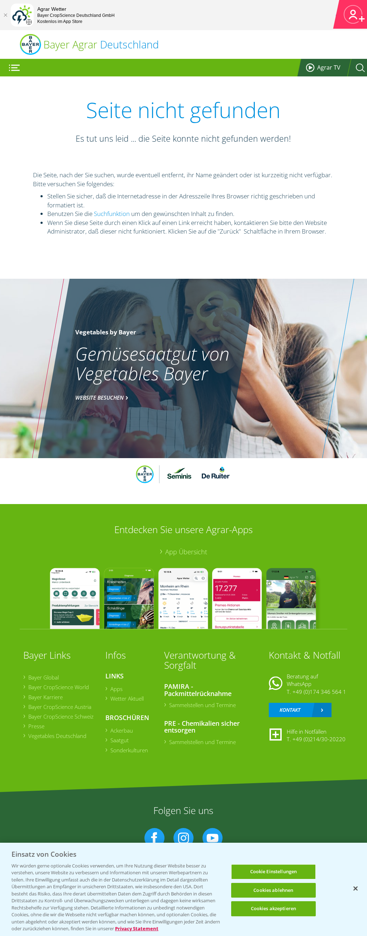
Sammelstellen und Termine (202, 705)
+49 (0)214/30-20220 (318, 739)
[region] (183, 889)
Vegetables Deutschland (57, 735)
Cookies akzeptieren (273, 908)
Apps (116, 688)
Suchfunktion (112, 214)
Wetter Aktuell (127, 698)
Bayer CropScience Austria (59, 706)
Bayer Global (43, 677)
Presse (36, 726)
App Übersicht (186, 551)
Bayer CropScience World (58, 687)
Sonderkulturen (129, 750)
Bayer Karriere (45, 697)
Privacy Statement (136, 928)
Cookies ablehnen (273, 890)
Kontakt (290, 709)
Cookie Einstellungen (273, 871)
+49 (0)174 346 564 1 (319, 691)
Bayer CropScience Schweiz (61, 716)
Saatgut (119, 740)
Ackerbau (121, 730)
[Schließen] (5, 15)
